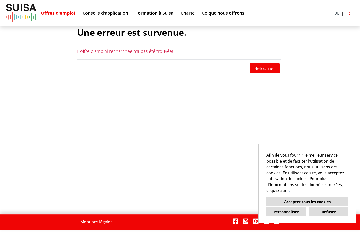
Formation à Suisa (154, 13)
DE (336, 13)
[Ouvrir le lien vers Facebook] (235, 221)
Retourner (264, 68)
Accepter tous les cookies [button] (307, 201)
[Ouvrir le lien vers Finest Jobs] (256, 221)
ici (289, 190)
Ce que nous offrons (223, 13)
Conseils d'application (105, 13)
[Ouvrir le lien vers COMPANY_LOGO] (21, 13)
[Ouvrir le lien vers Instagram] (246, 221)
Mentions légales (96, 221)
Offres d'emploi (58, 13)
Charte (188, 13)
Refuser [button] (329, 211)
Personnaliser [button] (286, 211)
